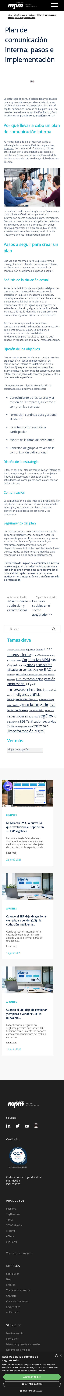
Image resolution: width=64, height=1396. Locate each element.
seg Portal (12, 1241)
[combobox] (56, 1355)
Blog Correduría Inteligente (25, 15)
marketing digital (38, 705)
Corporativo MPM (36, 659)
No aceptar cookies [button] (31, 1384)
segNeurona (13, 1214)
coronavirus (14, 660)
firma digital (42, 674)
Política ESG (12, 1312)
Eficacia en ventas (19, 670)
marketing (14, 705)
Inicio (10, 15)
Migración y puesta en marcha (23, 1344)
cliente (25, 654)
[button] (32, 1391)
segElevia (47, 716)
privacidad (49, 710)
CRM (53, 660)
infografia (31, 684)
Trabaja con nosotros (18, 1290)
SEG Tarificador (30, 721)
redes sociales (17, 716)
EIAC (47, 669)
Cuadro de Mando (16, 665)
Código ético (13, 1307)
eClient (10, 1236)
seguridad (49, 721)
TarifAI (10, 726)
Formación (12, 1338)
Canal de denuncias (17, 1301)
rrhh (36, 717)
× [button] (61, 1356)
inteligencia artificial (27, 694)
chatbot (39, 649)
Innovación (17, 689)
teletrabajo (40, 726)
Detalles (41, 1370)
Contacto (11, 1296)
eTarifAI (10, 1230)
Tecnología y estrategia (24, 726)
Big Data (30, 649)
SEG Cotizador (14, 1225)
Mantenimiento (15, 1333)
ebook (30, 665)
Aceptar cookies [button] (32, 1377)
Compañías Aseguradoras (43, 655)
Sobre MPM (12, 1273)
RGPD (31, 717)
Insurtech (36, 689)
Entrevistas (22, 674)
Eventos (10, 1284)
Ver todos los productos (19, 1253)
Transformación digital (26, 730)
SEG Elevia (13, 721)
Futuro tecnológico (29, 679)
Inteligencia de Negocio (22, 699)
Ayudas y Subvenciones (16, 650)
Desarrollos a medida (18, 1349)
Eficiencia (37, 670)
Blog (8, 1279)
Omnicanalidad (36, 710)
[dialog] (32, 1374)
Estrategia (33, 675)
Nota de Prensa (17, 710)
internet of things (46, 699)
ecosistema (44, 665)
